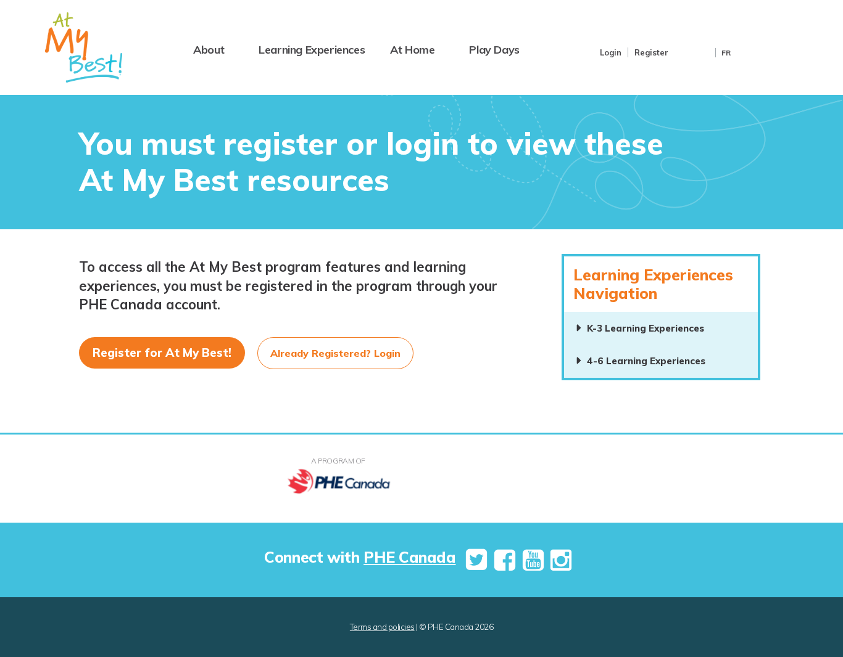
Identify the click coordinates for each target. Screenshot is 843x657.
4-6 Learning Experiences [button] (646, 361)
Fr (726, 52)
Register (651, 52)
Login (610, 52)
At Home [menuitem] (412, 50)
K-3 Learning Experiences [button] (645, 328)
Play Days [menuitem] (494, 50)
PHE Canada (409, 556)
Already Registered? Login (335, 353)
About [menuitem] (208, 50)
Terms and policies (382, 627)
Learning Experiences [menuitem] (312, 50)
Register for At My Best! (162, 352)
